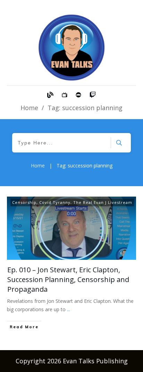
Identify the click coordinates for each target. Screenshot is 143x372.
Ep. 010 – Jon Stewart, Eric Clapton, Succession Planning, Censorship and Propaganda (68, 279)
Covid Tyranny (54, 202)
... (68, 309)
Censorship (24, 202)
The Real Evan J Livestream (102, 202)
